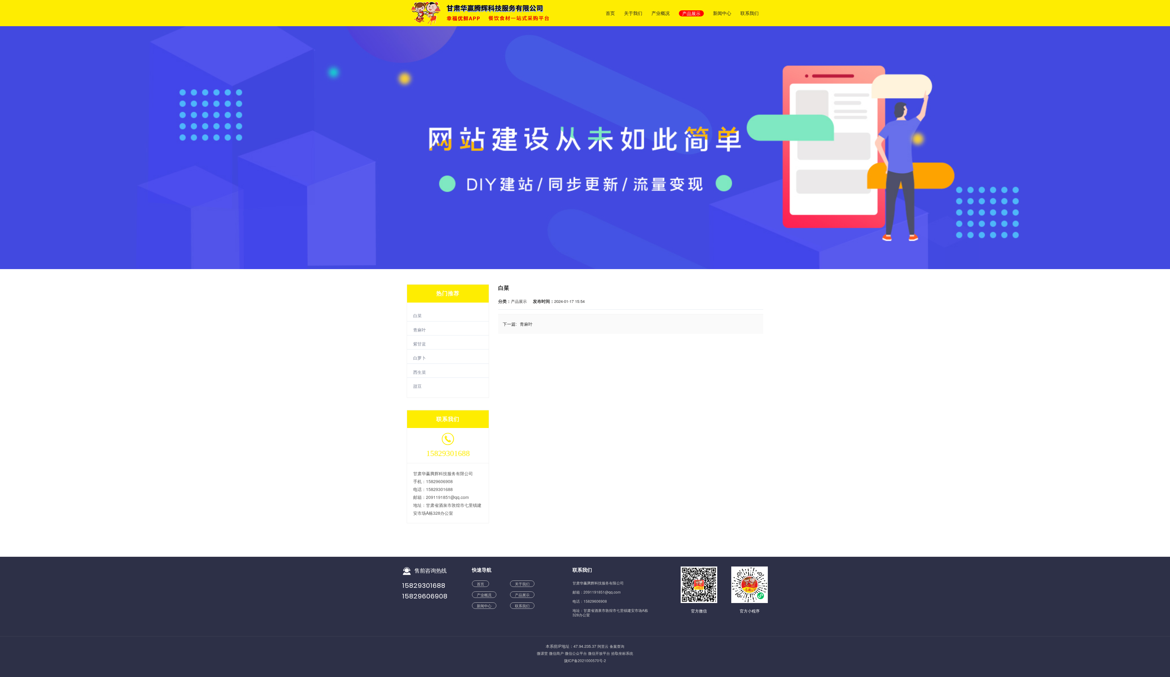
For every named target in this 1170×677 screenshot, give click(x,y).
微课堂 (542, 653)
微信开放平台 (599, 653)
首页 (610, 13)
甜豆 (417, 386)
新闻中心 (722, 13)
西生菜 (419, 372)
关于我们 (633, 13)
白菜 (417, 315)
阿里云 (602, 646)
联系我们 (749, 13)
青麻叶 (419, 330)
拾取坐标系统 (622, 653)
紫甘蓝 (419, 344)
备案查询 (617, 646)
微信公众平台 (576, 653)
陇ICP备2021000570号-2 (585, 660)
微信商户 (556, 653)
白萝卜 (419, 358)
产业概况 (660, 13)
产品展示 (691, 13)
